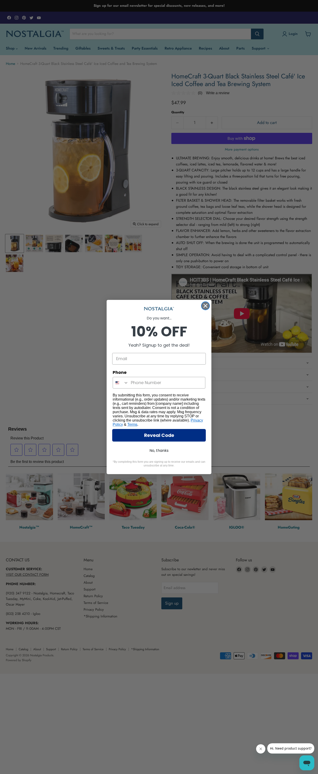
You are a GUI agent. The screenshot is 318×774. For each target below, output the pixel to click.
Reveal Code (159, 435)
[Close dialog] (205, 306)
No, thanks (159, 450)
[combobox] (121, 382)
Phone (120, 372)
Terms (132, 424)
